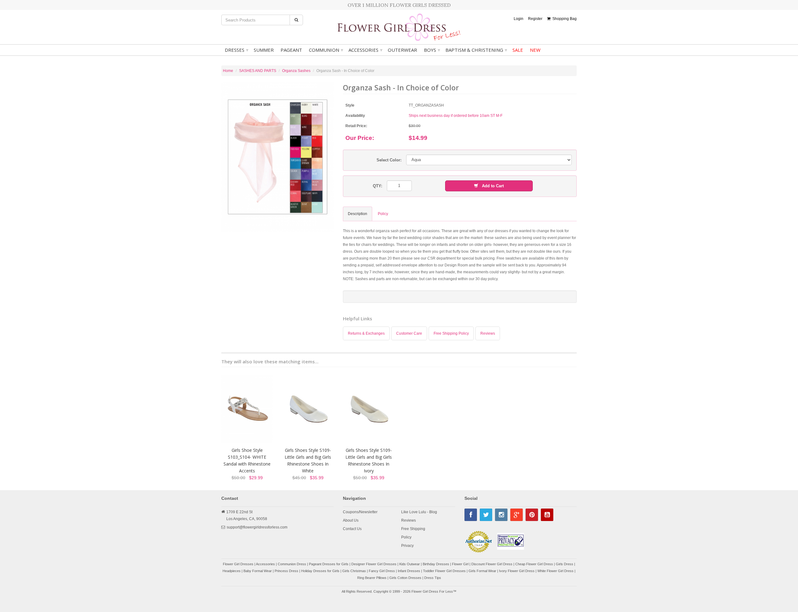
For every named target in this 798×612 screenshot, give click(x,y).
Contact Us (352, 529)
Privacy (407, 545)
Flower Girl (460, 564)
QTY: (377, 186)
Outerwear (402, 50)
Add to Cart (491, 186)
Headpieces (232, 571)
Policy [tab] (383, 214)
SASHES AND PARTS (257, 71)
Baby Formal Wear (257, 571)
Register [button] (535, 19)
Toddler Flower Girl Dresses (444, 571)
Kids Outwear (409, 564)
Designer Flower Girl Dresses (374, 564)
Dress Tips (432, 578)
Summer (264, 50)
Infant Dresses (409, 571)
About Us (350, 520)
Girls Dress (564, 564)
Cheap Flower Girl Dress (534, 564)
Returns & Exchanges (366, 333)
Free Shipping (413, 529)
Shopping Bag (563, 19)
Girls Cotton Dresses (405, 578)
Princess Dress (286, 571)
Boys (432, 49)
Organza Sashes (296, 71)
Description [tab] (357, 214)
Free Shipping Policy (451, 333)
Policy (406, 537)
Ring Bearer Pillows (372, 578)
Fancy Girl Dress (382, 571)
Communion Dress (292, 564)
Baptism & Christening (476, 49)
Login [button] (518, 19)
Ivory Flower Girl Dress (517, 571)
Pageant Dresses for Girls (329, 564)
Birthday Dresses (436, 564)
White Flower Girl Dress (555, 571)
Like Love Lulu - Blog (419, 512)
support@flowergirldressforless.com (257, 527)
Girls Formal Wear (482, 571)
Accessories (365, 49)
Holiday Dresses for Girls (320, 571)
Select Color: (389, 160)
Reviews (487, 333)
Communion (326, 49)
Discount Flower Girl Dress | (493, 564)
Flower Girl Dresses (238, 564)
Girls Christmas (354, 571)
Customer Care (409, 333)
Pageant (291, 50)
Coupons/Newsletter (360, 512)
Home (228, 71)
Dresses (236, 49)
